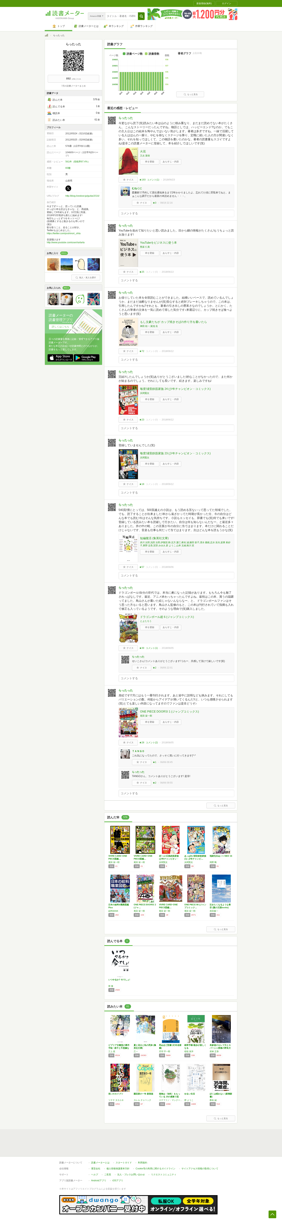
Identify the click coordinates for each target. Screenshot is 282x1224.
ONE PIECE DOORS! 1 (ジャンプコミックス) (169, 711)
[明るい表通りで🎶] (67, 304)
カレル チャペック (142, 1100)
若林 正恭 (214, 1051)
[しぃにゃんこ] (67, 269)
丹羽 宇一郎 (164, 1051)
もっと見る (192, 94)
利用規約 (142, 1162)
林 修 (110, 986)
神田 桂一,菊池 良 (149, 326)
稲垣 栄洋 (188, 1051)
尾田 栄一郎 (146, 715)
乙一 (136, 1051)
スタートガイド (124, 1162)
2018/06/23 (169, 180)
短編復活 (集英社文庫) (154, 538)
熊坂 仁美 (145, 247)
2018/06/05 (168, 648)
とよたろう (146, 621)
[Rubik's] (93, 304)
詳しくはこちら (60, 326)
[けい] (80, 304)
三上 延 (111, 1051)
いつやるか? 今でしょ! (119, 979)
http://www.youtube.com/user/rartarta (66, 242)
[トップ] (46, 35)
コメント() (153, 180)
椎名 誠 (213, 1100)
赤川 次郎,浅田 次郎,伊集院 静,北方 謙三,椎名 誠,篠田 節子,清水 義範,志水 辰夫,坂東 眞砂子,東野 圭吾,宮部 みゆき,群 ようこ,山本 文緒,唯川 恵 (185, 544)
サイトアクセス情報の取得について (199, 1168)
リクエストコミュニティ (163, 1174)
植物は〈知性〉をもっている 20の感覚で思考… (169, 1097)
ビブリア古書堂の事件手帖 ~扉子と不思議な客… (118, 1048)
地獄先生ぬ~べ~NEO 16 (221, 856)
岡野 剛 (213, 862)
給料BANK (113, 911)
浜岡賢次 (144, 393)
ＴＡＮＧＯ (138, 751)
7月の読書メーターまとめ (73, 86)
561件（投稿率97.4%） (77, 161)
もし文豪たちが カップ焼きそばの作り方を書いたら (173, 321)
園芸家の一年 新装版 (143, 1094)
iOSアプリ (117, 1180)
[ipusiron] (80, 269)
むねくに (137, 188)
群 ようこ (188, 1100)
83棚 (67, 168)
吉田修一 (214, 911)
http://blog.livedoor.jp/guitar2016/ (82, 196)
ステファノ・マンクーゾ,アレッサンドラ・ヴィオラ (170, 1100)
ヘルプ (94, 1174)
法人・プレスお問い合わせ (131, 1174)
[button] (141, 16)
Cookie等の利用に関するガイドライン (155, 1168)
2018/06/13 (168, 272)
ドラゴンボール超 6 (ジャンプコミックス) (167, 616)
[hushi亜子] (53, 269)
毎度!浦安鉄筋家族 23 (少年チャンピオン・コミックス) (175, 453)
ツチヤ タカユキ (116, 1100)
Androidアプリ (98, 1180)
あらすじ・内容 (171, 161)
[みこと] (53, 304)
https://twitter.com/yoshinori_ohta (64, 233)
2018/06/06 (168, 567)
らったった (126, 117)
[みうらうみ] (93, 269)
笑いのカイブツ (115, 1094)
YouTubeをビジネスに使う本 (158, 242)
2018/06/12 (168, 351)
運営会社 (95, 1168)
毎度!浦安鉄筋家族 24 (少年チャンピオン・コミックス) (175, 388)
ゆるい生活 (189, 1094)
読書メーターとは (100, 1162)
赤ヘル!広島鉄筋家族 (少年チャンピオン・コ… (169, 859)
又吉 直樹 (145, 155)
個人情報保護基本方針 (117, 1168)
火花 (143, 151)
